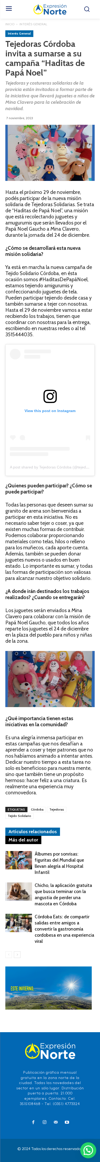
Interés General (33, 24)
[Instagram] (44, 1122)
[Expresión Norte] (50, 9)
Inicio (9, 24)
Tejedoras (56, 809)
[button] (88, 1150)
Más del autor (23, 840)
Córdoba (37, 809)
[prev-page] (8, 954)
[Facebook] (33, 1122)
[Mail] (55, 1122)
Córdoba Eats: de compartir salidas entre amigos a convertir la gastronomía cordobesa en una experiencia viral (64, 929)
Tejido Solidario (19, 816)
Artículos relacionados (33, 832)
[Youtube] (67, 1122)
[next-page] (17, 954)
